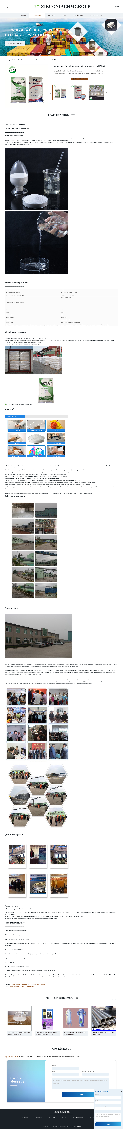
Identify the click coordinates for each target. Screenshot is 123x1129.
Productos (37, 15)
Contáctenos (78, 15)
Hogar (23, 15)
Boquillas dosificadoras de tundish (35, 974)
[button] (6, 7)
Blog (64, 15)
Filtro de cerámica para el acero (81, 974)
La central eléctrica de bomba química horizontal (21, 986)
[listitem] (61, 92)
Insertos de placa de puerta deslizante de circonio (38, 977)
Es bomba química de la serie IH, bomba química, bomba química (27, 984)
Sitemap (79, 1126)
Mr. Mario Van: (13, 1057)
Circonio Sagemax (58, 977)
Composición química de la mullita (15, 974)
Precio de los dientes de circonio (14, 977)
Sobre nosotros (96, 15)
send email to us (81, 79)
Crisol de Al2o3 (110, 974)
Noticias (51, 15)
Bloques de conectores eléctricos (62, 974)
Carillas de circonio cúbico (98, 974)
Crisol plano (49, 974)
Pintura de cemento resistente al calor (75, 977)
